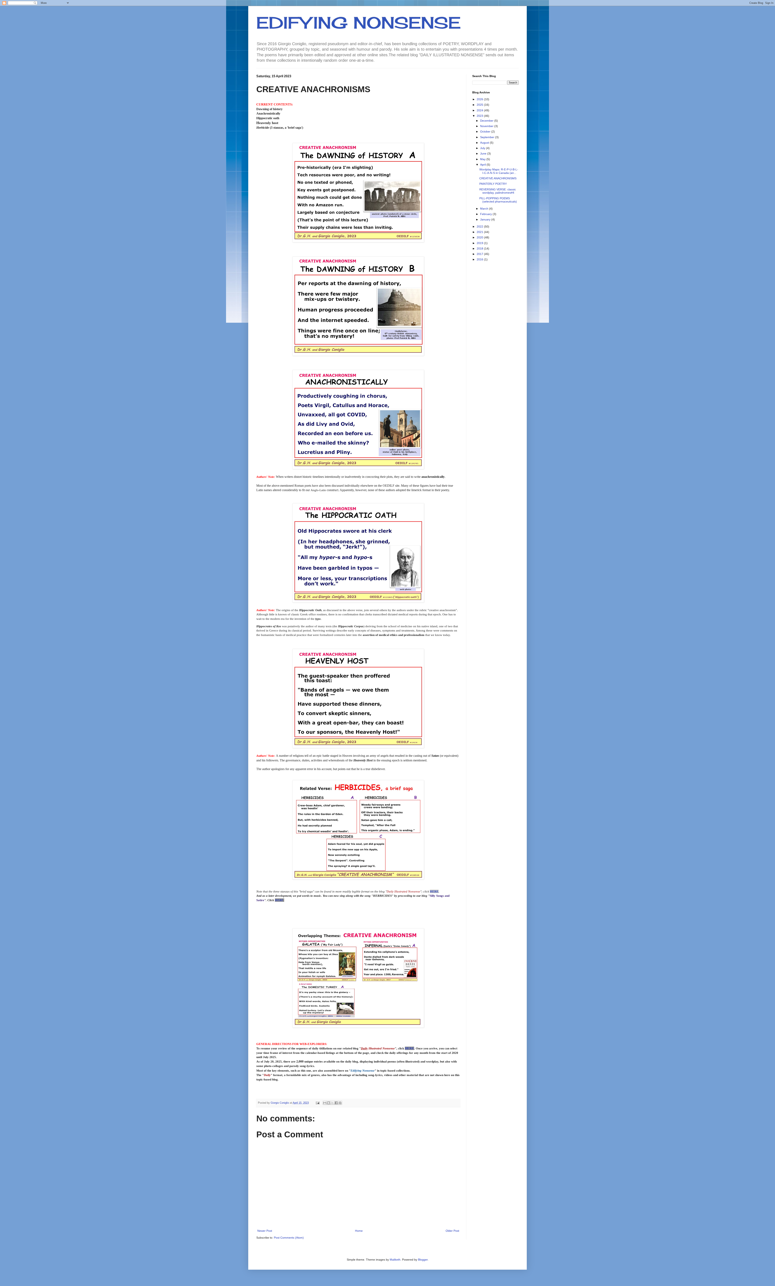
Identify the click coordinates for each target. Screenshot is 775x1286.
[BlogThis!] (329, 1103)
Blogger (423, 1259)
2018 (480, 248)
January (485, 219)
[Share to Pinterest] (340, 1103)
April (483, 164)
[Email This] (325, 1103)
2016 (480, 259)
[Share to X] (332, 1103)
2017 (480, 254)
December (487, 120)
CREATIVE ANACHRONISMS (497, 178)
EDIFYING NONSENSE (358, 22)
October (485, 131)
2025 (480, 104)
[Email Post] (317, 1102)
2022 (480, 226)
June (483, 153)
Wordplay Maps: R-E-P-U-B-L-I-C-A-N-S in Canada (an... (498, 171)
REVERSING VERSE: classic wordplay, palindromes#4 (497, 191)
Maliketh (395, 1259)
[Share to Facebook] (336, 1103)
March (484, 208)
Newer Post (264, 1230)
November (487, 126)
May (483, 159)
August (485, 142)
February (486, 214)
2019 (480, 243)
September (487, 137)
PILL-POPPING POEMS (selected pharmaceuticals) (498, 200)
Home (359, 1230)
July (483, 148)
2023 (480, 115)
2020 (480, 237)
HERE (434, 891)
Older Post (452, 1230)
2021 (480, 232)
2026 (480, 99)
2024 (480, 110)
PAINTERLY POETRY (493, 183)
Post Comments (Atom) (289, 1237)
